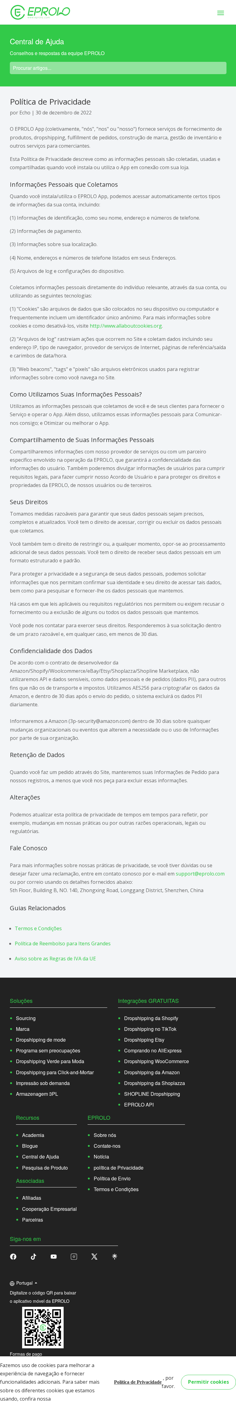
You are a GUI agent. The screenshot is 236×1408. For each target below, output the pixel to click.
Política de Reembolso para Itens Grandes (63, 943)
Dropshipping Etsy (144, 1039)
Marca (23, 1028)
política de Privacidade (119, 1167)
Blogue (30, 1145)
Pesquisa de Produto (45, 1167)
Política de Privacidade (138, 1382)
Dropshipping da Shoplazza (154, 1083)
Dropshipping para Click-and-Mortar (55, 1072)
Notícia (101, 1156)
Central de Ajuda (40, 1156)
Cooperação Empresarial (49, 1208)
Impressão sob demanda (43, 1083)
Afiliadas (31, 1197)
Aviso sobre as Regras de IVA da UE (55, 958)
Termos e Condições (38, 928)
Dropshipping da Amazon (152, 1072)
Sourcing (26, 1018)
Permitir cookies (208, 1381)
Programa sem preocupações (48, 1050)
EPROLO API (139, 1104)
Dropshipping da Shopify (151, 1018)
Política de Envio (112, 1178)
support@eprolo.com (200, 873)
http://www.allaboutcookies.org (126, 325)
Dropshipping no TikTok (150, 1028)
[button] (33, 1256)
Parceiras (32, 1219)
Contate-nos (107, 1145)
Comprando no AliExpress (153, 1050)
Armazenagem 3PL (37, 1093)
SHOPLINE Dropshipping (152, 1093)
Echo (24, 112)
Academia (33, 1135)
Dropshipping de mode (41, 1039)
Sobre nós (105, 1135)
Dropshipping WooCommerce (156, 1061)
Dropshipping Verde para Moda (50, 1061)
